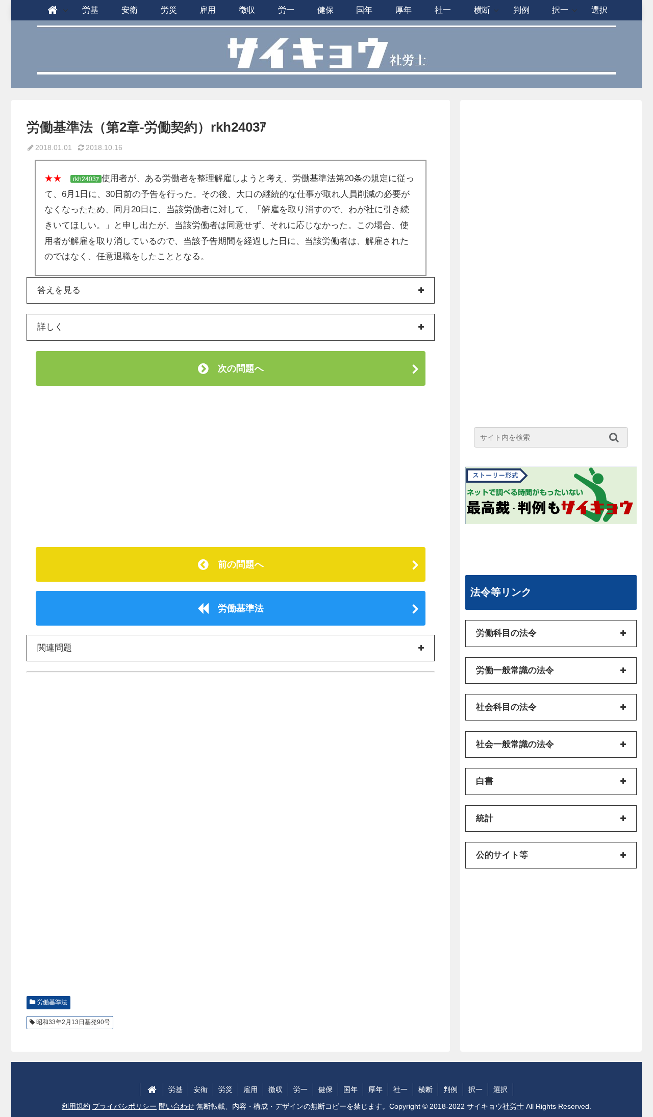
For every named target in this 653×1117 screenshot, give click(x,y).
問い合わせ (176, 1106)
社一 (400, 1089)
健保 (325, 1089)
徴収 (275, 1089)
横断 (425, 1089)
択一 (475, 1089)
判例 (450, 1089)
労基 (175, 1089)
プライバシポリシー (124, 1106)
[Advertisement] (231, 466)
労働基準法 (236, 608)
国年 (350, 1089)
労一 (300, 1089)
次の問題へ (236, 368)
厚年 (375, 1089)
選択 (500, 1089)
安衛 (200, 1089)
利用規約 (76, 1106)
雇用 (250, 1089)
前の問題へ (236, 564)
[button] (616, 437)
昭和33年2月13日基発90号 (73, 1022)
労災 (225, 1089)
